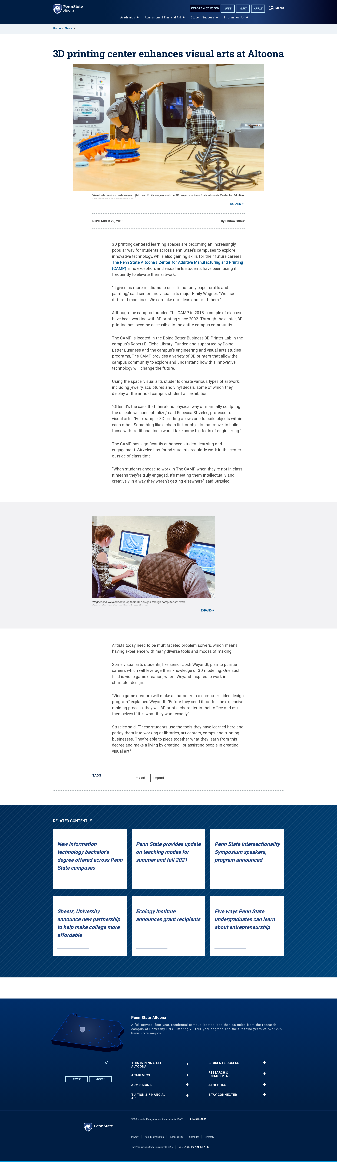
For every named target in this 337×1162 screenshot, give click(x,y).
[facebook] (70, 1062)
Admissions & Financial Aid (163, 17)
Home (57, 28)
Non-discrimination (154, 1136)
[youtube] (88, 1062)
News (68, 28)
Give (228, 8)
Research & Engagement (220, 1074)
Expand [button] (235, 203)
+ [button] (187, 1064)
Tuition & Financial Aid (148, 1096)
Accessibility (176, 1136)
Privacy (134, 1136)
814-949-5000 (198, 1119)
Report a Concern (205, 8)
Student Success (202, 17)
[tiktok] (106, 1062)
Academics (127, 17)
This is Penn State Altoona (147, 1064)
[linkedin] (97, 1062)
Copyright (194, 1136)
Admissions (141, 1085)
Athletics (217, 1085)
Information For (234, 17)
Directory (209, 1136)
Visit (243, 8)
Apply (258, 8)
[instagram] (79, 1062)
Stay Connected (223, 1094)
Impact (140, 778)
